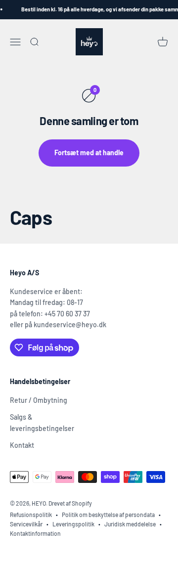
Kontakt (22, 445)
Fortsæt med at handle (89, 152)
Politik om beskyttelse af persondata (108, 514)
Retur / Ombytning (38, 400)
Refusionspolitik (31, 514)
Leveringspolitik (73, 523)
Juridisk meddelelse (130, 523)
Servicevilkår (26, 523)
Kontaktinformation (35, 533)
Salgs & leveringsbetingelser (42, 422)
